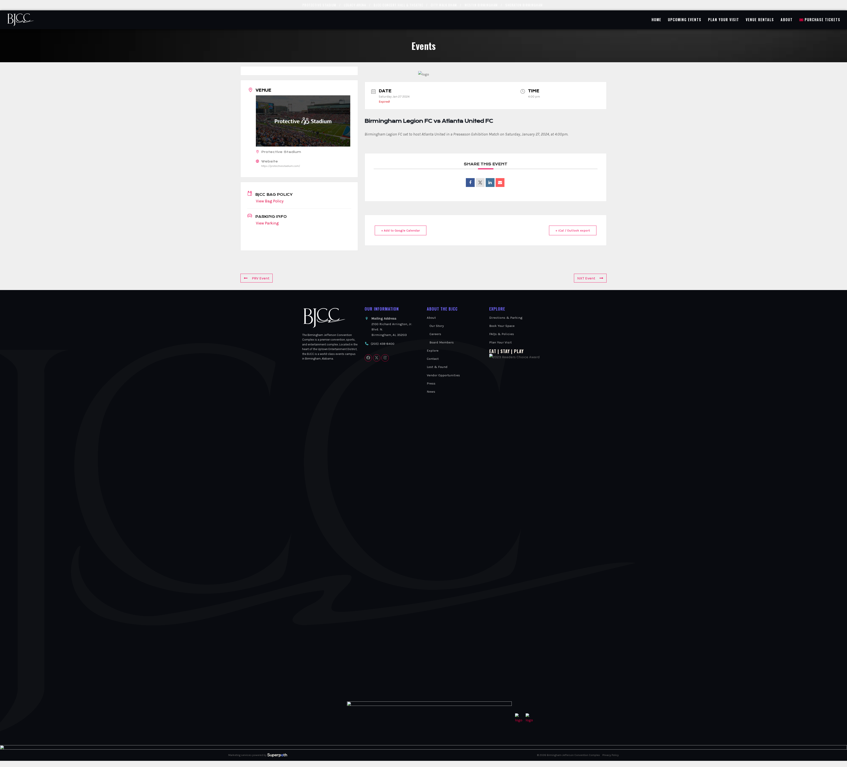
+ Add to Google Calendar (400, 230)
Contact (433, 359)
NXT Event (586, 278)
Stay (505, 351)
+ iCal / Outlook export (572, 230)
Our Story (436, 326)
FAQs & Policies (501, 334)
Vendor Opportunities (443, 375)
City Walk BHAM (444, 4)
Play (519, 351)
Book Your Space (502, 326)
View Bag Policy (269, 201)
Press (431, 383)
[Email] (500, 182)
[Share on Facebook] (470, 182)
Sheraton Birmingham (524, 4)
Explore (432, 350)
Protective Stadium (319, 4)
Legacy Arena (355, 4)
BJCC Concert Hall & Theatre (398, 4)
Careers (435, 334)
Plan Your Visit (500, 342)
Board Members (441, 342)
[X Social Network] (480, 182)
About (431, 318)
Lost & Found (437, 367)
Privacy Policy (610, 755)
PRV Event (260, 278)
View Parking (267, 223)
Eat (492, 351)
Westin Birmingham (481, 4)
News (431, 392)
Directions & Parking (506, 318)
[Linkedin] (490, 182)
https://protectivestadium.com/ (280, 166)
